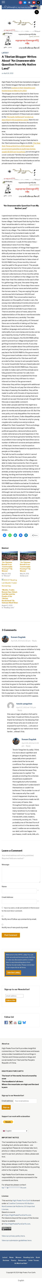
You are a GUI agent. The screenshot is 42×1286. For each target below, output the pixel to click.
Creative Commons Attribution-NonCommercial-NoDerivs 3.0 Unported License (18, 1206)
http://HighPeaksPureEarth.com (17, 1224)
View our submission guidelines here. (17, 1240)
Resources (22, 1260)
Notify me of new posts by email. (15, 928)
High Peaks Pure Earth (21, 1201)
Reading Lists (28, 1257)
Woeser (18, 1257)
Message (5, 865)
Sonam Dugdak (18, 637)
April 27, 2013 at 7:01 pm (26, 707)
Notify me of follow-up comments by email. (19, 919)
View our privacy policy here (13, 1236)
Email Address (7, 897)
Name (4, 887)
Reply (34, 641)
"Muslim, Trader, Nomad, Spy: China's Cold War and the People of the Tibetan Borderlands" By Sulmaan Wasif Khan (10, 596)
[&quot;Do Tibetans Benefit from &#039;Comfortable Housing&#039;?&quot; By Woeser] (28, 555)
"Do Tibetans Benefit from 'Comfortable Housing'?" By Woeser (25, 566)
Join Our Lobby (13, 973)
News (11, 1257)
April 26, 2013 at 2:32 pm (20, 641)
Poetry (13, 1260)
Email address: (8, 1101)
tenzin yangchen (24, 704)
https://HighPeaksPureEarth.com (17, 1215)
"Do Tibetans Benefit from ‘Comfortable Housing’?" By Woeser (7, 566)
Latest (5, 53)
